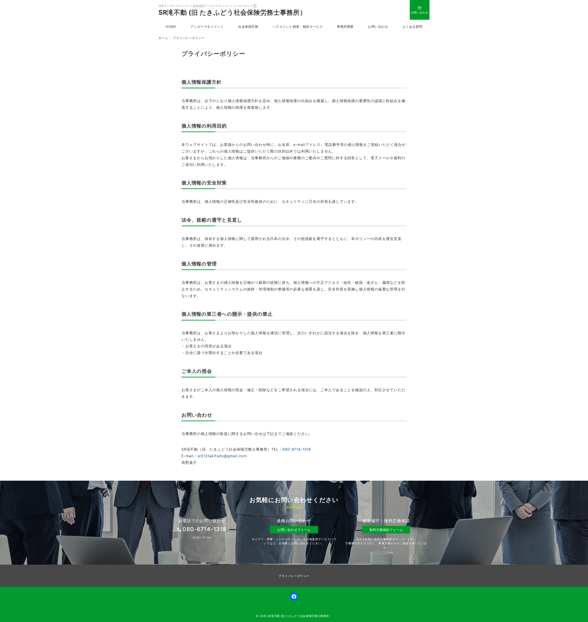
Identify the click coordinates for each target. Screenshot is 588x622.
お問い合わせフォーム (294, 530)
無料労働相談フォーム (386, 530)
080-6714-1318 (296, 449)
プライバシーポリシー (293, 576)
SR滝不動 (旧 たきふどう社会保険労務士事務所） (232, 12)
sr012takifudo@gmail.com (222, 456)
